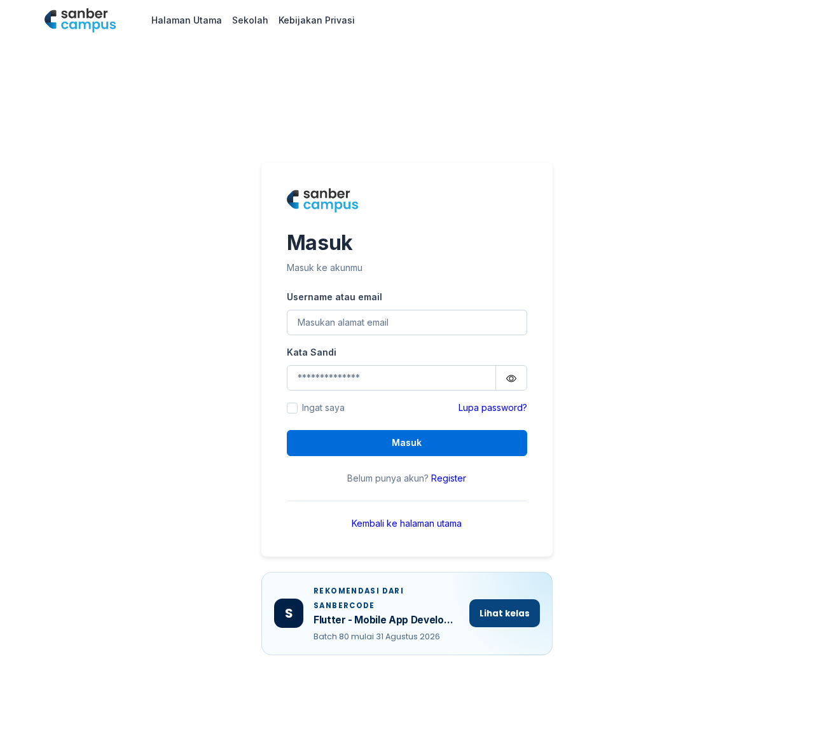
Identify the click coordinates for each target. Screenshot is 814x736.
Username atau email (334, 296)
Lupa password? (493, 407)
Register (448, 478)
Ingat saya (323, 407)
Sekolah (250, 20)
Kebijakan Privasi (317, 20)
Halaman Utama (186, 20)
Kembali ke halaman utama (407, 523)
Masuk (407, 442)
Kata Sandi (311, 352)
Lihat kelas (504, 614)
